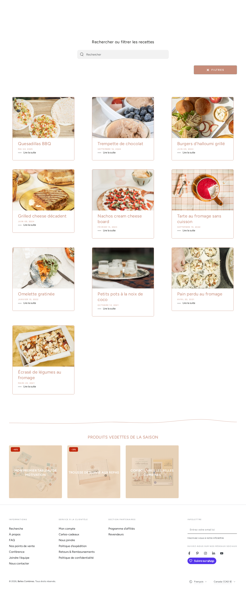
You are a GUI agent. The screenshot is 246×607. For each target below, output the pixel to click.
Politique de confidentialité (76, 557)
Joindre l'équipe (19, 557)
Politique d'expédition (73, 546)
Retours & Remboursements (77, 551)
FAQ (12, 540)
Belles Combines (26, 581)
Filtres (215, 70)
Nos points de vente (22, 546)
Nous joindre (67, 540)
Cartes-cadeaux (69, 534)
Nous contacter (19, 563)
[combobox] (118, 54)
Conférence (16, 551)
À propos (14, 534)
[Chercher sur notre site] (82, 54)
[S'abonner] (235, 530)
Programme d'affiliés (121, 528)
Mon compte (67, 528)
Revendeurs (116, 534)
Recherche (16, 528)
